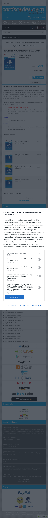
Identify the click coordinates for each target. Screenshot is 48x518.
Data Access (24, 305)
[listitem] (24, 254)
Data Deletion (11, 305)
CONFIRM (14, 297)
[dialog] (24, 259)
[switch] (39, 259)
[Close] (43, 213)
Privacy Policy (37, 305)
